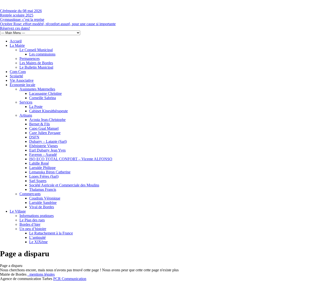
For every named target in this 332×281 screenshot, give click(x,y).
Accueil (16, 41)
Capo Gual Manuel (44, 128)
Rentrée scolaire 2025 (16, 15)
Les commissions (42, 54)
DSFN (34, 137)
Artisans (25, 115)
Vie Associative (22, 80)
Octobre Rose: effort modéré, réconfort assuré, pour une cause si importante (58, 24)
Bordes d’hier (29, 224)
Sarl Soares (37, 181)
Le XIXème (38, 242)
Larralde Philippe (42, 168)
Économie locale (22, 85)
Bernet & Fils (39, 124)
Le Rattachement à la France (51, 233)
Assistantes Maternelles (37, 89)
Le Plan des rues (32, 220)
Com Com (18, 72)
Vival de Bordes (41, 207)
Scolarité (16, 76)
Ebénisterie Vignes (43, 146)
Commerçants (30, 194)
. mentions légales (41, 274)
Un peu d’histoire (32, 229)
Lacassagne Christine (45, 93)
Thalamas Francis (42, 189)
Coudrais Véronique (44, 198)
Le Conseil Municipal (36, 50)
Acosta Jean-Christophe (47, 120)
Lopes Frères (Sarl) (44, 176)
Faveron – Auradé (43, 155)
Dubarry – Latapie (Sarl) (48, 141)
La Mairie (17, 45)
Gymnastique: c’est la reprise (22, 19)
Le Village (18, 211)
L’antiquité (37, 237)
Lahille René (39, 163)
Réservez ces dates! (15, 28)
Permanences (29, 58)
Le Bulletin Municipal (36, 67)
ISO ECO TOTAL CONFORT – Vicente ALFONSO (70, 159)
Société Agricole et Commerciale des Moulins (64, 185)
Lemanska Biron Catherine (49, 172)
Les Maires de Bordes (36, 63)
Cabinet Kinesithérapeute (48, 111)
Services (25, 102)
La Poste (36, 106)
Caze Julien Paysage (45, 133)
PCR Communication (69, 279)
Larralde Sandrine (43, 203)
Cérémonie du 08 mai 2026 (21, 11)
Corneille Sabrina (42, 98)
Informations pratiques (36, 216)
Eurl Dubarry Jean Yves (47, 150)
